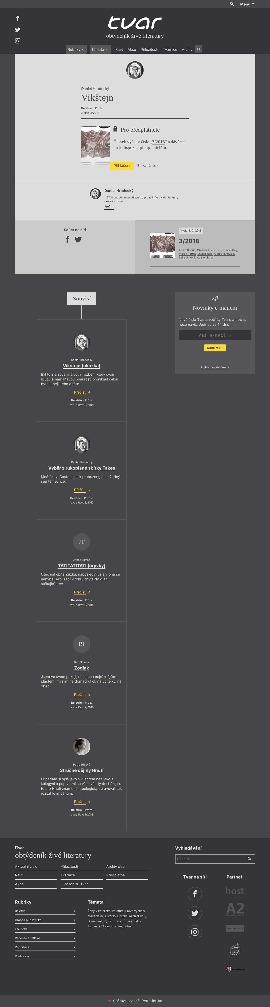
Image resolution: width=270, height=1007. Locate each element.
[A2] (235, 910)
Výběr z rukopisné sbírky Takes (81, 468)
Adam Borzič (187, 250)
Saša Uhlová (187, 257)
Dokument (95, 921)
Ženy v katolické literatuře (106, 911)
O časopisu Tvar (74, 884)
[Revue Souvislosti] (235, 929)
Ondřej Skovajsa (224, 253)
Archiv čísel (116, 866)
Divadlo (110, 916)
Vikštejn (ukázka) (81, 365)
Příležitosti (149, 49)
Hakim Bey (230, 250)
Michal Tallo (205, 253)
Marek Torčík (187, 253)
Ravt (119, 49)
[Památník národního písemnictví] (235, 950)
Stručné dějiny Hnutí (82, 770)
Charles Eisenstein (209, 250)
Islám (127, 926)
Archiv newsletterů (214, 367)
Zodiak (81, 668)
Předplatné (115, 875)
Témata (98, 49)
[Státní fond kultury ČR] (235, 969)
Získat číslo (146, 165)
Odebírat (213, 348)
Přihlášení (122, 165)
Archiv (187, 49)
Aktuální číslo (26, 866)
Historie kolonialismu (131, 916)
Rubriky (74, 49)
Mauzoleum (96, 916)
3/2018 (158, 141)
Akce (132, 49)
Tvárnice (170, 49)
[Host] (235, 891)
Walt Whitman (205, 257)
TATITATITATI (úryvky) (81, 565)
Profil (108, 206)
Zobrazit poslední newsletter (214, 358)
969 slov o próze (110, 926)
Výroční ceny (113, 921)
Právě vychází (135, 911)
